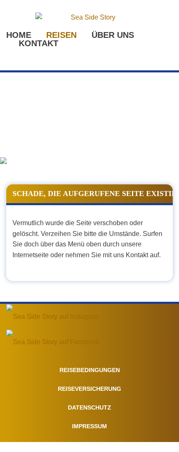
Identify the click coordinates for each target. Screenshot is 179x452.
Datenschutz (89, 407)
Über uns (113, 35)
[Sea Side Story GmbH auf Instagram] (52, 316)
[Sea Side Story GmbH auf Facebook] (52, 342)
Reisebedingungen (90, 370)
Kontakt (38, 43)
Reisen (61, 35)
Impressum (89, 426)
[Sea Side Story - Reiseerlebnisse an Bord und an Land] (89, 17)
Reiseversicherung (89, 388)
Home (18, 35)
